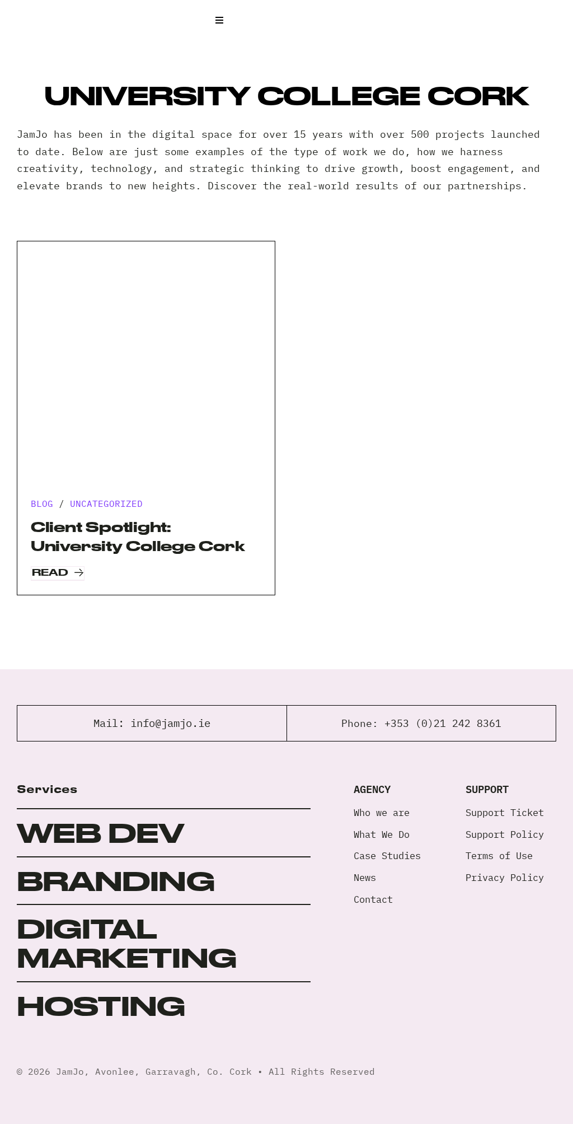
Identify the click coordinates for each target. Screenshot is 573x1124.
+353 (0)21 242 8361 (442, 723)
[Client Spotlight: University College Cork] (146, 370)
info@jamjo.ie (170, 723)
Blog (42, 503)
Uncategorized (106, 503)
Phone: (362, 723)
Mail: (111, 723)
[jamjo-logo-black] (56, 13)
